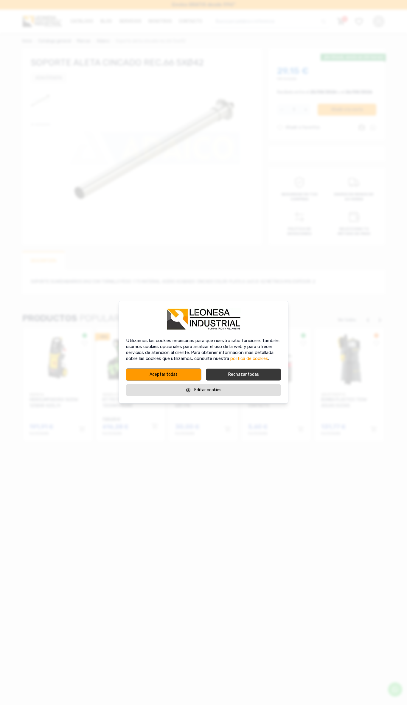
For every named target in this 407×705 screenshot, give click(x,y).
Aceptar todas (164, 374)
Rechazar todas (243, 374)
